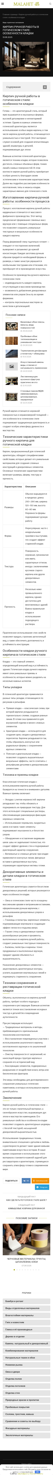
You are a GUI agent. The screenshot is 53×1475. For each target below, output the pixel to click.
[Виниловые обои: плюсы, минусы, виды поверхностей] (12, 326)
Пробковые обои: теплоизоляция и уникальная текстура (31, 339)
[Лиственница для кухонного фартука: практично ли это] (12, 381)
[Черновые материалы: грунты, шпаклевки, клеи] (26, 1239)
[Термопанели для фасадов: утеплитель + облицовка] (12, 354)
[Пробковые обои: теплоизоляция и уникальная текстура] (12, 341)
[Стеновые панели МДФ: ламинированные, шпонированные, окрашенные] (12, 397)
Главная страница (10, 14)
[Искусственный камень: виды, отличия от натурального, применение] (12, 366)
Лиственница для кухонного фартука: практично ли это (30, 379)
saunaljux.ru (23, 1473)
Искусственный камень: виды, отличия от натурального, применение (34, 365)
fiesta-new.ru (36, 1473)
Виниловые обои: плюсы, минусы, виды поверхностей (33, 325)
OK (37, 1472)
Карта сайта (26, 1464)
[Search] (50, 4)
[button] (5, 1247)
